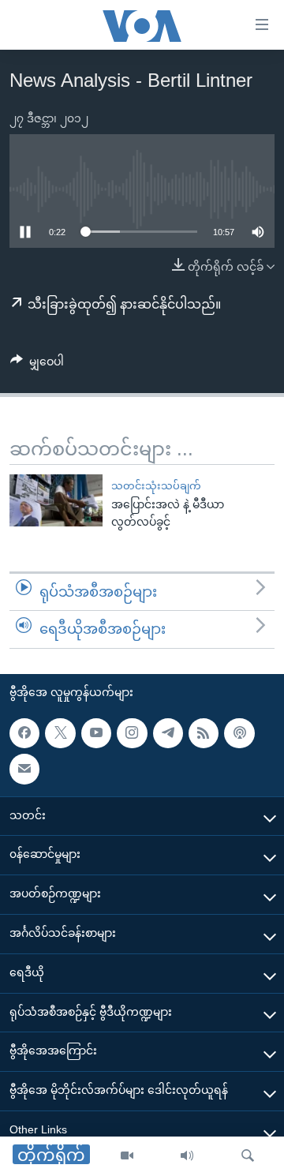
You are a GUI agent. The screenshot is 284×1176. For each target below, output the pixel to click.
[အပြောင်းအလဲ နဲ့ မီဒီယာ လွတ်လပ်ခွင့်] (56, 500)
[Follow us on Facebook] (24, 733)
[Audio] (187, 1156)
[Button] (37, 364)
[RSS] (204, 733)
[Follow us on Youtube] (96, 733)
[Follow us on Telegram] (168, 733)
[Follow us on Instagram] (132, 733)
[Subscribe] (24, 769)
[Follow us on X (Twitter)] (60, 733)
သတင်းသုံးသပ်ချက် (156, 486)
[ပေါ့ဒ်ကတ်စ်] (239, 733)
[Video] (127, 1156)
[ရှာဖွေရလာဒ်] (247, 1156)
